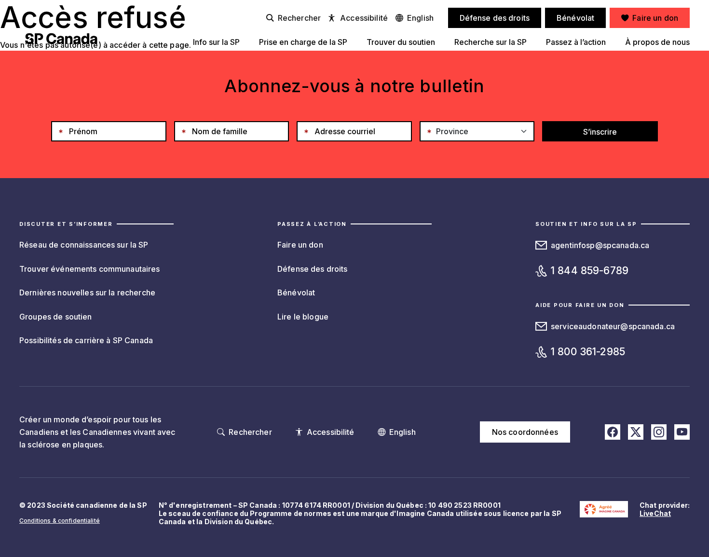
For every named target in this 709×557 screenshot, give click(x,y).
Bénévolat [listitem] (575, 18)
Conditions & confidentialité (59, 520)
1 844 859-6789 (589, 271)
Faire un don (300, 245)
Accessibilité (364, 18)
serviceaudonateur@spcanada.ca (613, 326)
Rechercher (299, 18)
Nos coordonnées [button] (525, 432)
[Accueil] (61, 38)
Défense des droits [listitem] (495, 18)
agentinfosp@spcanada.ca (600, 245)
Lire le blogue (302, 316)
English (420, 18)
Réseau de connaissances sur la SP (84, 245)
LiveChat (655, 513)
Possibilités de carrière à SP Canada (86, 340)
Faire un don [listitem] (655, 18)
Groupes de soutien (55, 316)
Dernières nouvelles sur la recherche (87, 292)
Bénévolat (296, 292)
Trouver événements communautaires (89, 269)
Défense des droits (312, 269)
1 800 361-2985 (588, 352)
